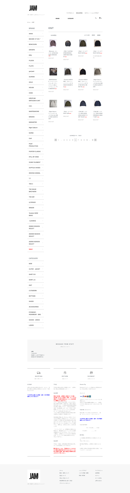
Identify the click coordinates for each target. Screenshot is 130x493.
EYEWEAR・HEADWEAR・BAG (35, 313)
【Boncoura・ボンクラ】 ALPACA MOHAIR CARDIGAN (53, 53)
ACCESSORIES (34, 307)
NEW (30, 263)
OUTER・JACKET (34, 269)
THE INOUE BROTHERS (32, 190)
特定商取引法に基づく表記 (66, 480)
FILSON (31, 60)
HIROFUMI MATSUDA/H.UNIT (34, 99)
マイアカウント (70, 13)
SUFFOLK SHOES (34, 168)
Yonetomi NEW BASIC (33, 214)
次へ (95, 140)
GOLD (31, 82)
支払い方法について (64, 478)
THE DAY (32, 197)
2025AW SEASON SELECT (34, 235)
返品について (63, 475)
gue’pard (31, 71)
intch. (30, 106)
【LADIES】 (32, 221)
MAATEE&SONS (34, 111)
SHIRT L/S (32, 280)
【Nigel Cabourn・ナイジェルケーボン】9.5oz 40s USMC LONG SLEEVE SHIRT (97, 83)
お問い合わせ (98, 480)
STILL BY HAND (34, 157)
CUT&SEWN (33, 290)
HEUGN (31, 87)
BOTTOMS (32, 296)
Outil (30, 138)
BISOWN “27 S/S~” (35, 39)
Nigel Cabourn (33, 127)
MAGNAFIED (33, 122)
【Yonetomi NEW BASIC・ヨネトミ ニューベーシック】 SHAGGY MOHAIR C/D (68, 83)
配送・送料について (64, 473)
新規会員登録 (79, 13)
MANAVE (32, 117)
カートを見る (98, 478)
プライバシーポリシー (65, 483)
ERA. (30, 55)
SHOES (31, 301)
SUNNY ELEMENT (34, 162)
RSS (80, 475)
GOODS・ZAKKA (34, 320)
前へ (55, 140)
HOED (31, 93)
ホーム (28, 22)
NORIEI (31, 133)
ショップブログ (95, 13)
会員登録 (97, 473)
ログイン (87, 13)
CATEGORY (71, 18)
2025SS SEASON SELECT (34, 243)
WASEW (31, 208)
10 (87, 140)
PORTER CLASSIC (35, 151)
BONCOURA (33, 44)
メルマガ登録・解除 (83, 473)
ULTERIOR (32, 202)
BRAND (57, 18)
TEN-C (31, 184)
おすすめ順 (87, 35)
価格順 (93, 35)
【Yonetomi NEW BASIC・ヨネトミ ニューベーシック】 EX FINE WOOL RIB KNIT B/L (83, 83)
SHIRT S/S (32, 274)
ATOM (83, 475)
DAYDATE (32, 50)
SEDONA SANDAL (34, 173)
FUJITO (31, 66)
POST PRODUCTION (33, 145)
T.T (30, 178)
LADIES (31, 325)
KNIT (33, 22)
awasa (31, 33)
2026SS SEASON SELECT (34, 227)
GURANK (32, 77)
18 (92, 140)
